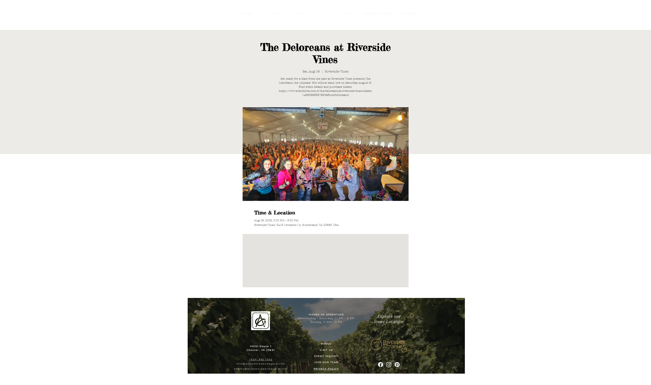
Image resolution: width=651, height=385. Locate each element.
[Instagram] (389, 364)
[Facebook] (380, 364)
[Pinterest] (397, 364)
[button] (351, 13)
